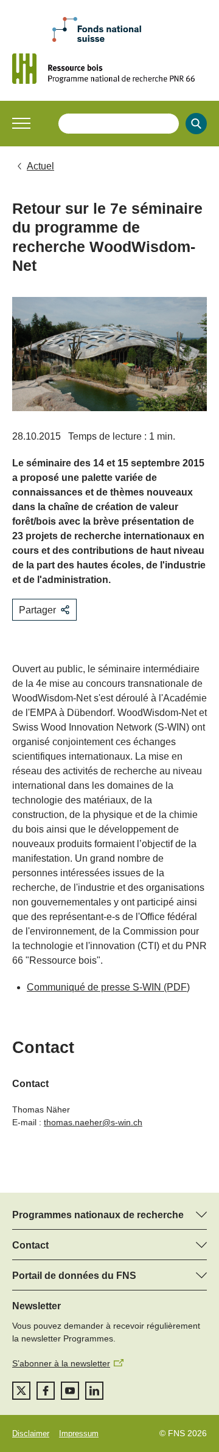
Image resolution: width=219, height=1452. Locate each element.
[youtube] (70, 1391)
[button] (21, 123)
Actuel (40, 166)
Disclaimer (30, 1433)
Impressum (79, 1433)
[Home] (109, 68)
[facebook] (45, 1391)
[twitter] (21, 1391)
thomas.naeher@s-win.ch (93, 1122)
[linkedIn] (94, 1391)
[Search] (196, 123)
